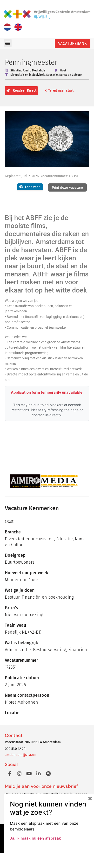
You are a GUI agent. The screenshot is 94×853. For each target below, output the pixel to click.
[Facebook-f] (9, 773)
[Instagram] (19, 773)
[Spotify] (48, 773)
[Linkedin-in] (38, 773)
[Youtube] (29, 773)
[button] (8, 43)
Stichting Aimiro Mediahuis (28, 70)
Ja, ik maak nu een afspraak (35, 838)
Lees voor (32, 187)
